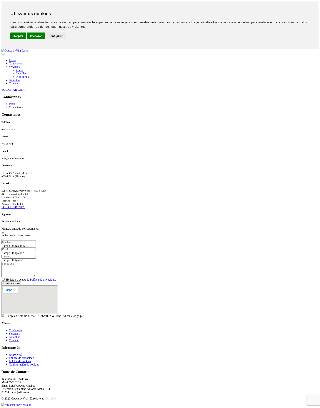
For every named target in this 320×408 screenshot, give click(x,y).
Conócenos (15, 63)
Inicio (12, 60)
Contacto (14, 83)
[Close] (2, 232)
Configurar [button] (56, 35)
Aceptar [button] (18, 35)
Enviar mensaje (11, 283)
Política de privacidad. (43, 279)
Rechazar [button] (36, 35)
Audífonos (22, 76)
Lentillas (21, 73)
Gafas (19, 70)
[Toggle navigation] (2, 54)
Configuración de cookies (24, 364)
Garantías (14, 80)
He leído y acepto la (31, 279)
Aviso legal (15, 354)
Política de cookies (20, 361)
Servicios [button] (14, 66)
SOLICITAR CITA (13, 89)
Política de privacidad (21, 357)
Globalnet (50, 398)
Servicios (14, 333)
